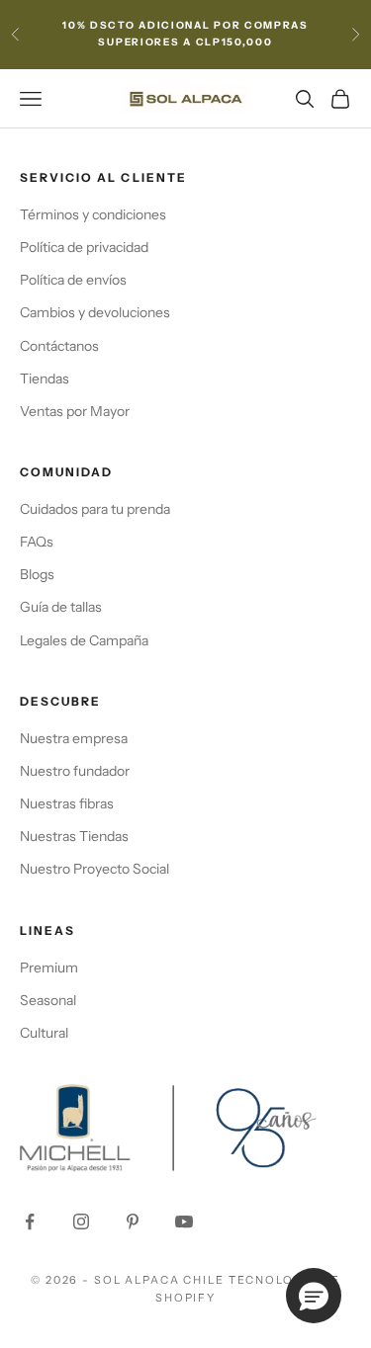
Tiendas (44, 378)
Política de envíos (73, 280)
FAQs (36, 541)
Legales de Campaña (84, 640)
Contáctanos (59, 346)
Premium (49, 967)
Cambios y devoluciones (95, 312)
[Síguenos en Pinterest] (132, 1221)
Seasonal (48, 1000)
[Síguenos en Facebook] (30, 1221)
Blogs (37, 574)
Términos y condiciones (93, 214)
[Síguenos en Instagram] (81, 1221)
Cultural (44, 1033)
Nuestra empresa (74, 738)
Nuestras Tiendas (74, 836)
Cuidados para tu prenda (95, 509)
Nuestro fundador (75, 771)
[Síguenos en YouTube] (184, 1221)
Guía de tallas (61, 607)
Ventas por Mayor (75, 411)
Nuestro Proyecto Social (94, 869)
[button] (313, 1295)
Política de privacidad (84, 247)
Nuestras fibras (67, 803)
